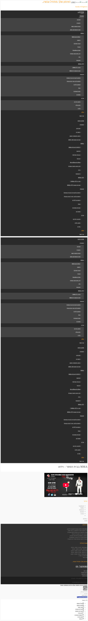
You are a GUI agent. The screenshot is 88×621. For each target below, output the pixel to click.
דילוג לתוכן (84, 595)
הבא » (85, 520)
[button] (82, 597)
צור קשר (85, 570)
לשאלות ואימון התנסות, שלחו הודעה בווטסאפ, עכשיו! (73, 585)
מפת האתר (84, 575)
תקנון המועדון (84, 572)
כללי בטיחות (84, 574)
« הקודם (85, 518)
